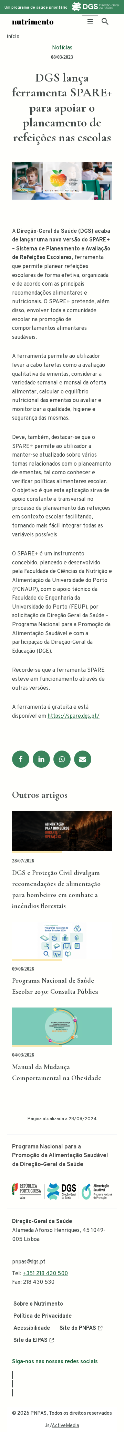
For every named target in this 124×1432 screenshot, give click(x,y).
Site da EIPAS (30, 1340)
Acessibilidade (31, 1328)
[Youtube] (12, 1392)
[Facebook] (20, 759)
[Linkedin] (41, 759)
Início (13, 36)
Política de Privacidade (42, 1316)
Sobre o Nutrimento (38, 1304)
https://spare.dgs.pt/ (74, 716)
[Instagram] (12, 1383)
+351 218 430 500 (45, 1273)
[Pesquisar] (105, 21)
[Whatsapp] (62, 759)
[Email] (82, 759)
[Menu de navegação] (90, 21)
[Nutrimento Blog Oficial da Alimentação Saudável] (32, 22)
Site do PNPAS (78, 1328)
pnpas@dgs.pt (28, 1262)
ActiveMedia (65, 1426)
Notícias (62, 48)
